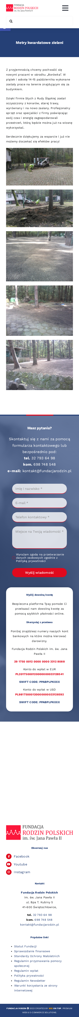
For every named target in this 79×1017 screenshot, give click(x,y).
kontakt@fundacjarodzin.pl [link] (47, 471)
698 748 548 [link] (44, 464)
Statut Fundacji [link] (25, 946)
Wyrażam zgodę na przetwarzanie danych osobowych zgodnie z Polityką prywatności (40, 558)
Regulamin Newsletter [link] (29, 980)
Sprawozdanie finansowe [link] (32, 951)
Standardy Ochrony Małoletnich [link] (37, 956)
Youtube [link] (20, 864)
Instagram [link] (22, 872)
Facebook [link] (21, 856)
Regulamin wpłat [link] (26, 970)
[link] (22, 5)
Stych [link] (29, 98)
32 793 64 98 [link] (43, 458)
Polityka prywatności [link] (29, 975)
